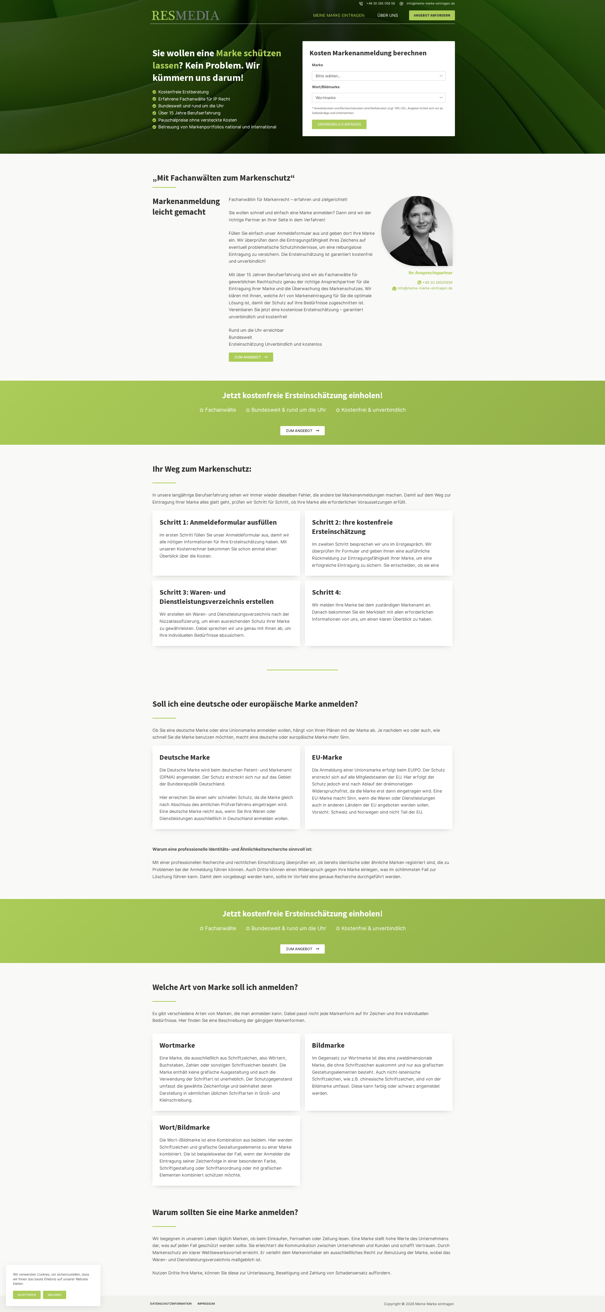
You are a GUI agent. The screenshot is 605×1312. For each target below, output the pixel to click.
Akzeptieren (27, 1295)
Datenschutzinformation (171, 1303)
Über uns (387, 15)
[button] (339, 124)
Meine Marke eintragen (338, 15)
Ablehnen (54, 1295)
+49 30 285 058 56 (380, 3)
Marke (317, 65)
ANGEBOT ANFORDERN (432, 15)
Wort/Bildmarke (326, 87)
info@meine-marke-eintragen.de (431, 3)
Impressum (206, 1303)
